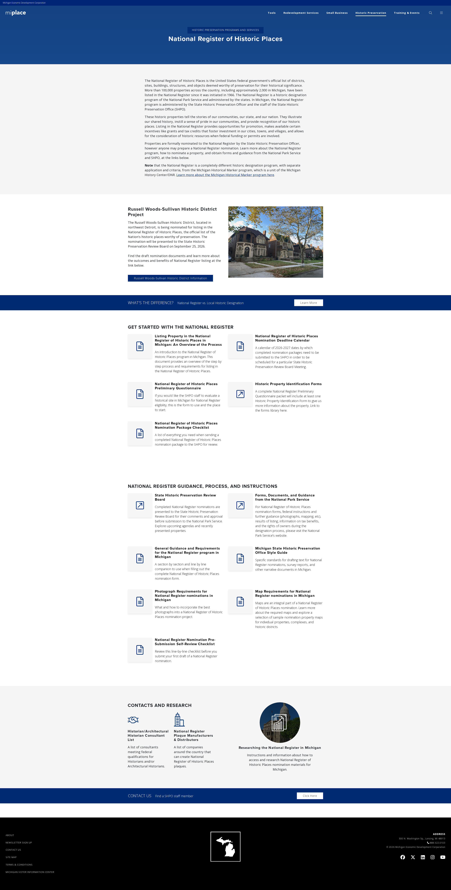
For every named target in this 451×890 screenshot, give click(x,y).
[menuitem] (430, 12)
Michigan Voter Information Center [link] (30, 872)
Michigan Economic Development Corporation (24, 2)
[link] (16, 13)
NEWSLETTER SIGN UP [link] (19, 842)
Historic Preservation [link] (371, 12)
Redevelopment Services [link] (301, 12)
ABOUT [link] (10, 835)
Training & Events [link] (407, 12)
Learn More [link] (308, 303)
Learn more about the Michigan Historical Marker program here (225, 175)
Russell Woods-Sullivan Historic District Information (170, 278)
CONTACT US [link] (13, 849)
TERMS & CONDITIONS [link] (19, 864)
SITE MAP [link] (11, 857)
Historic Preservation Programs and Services (225, 30)
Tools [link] (272, 12)
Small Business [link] (337, 12)
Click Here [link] (310, 796)
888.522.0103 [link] (437, 842)
